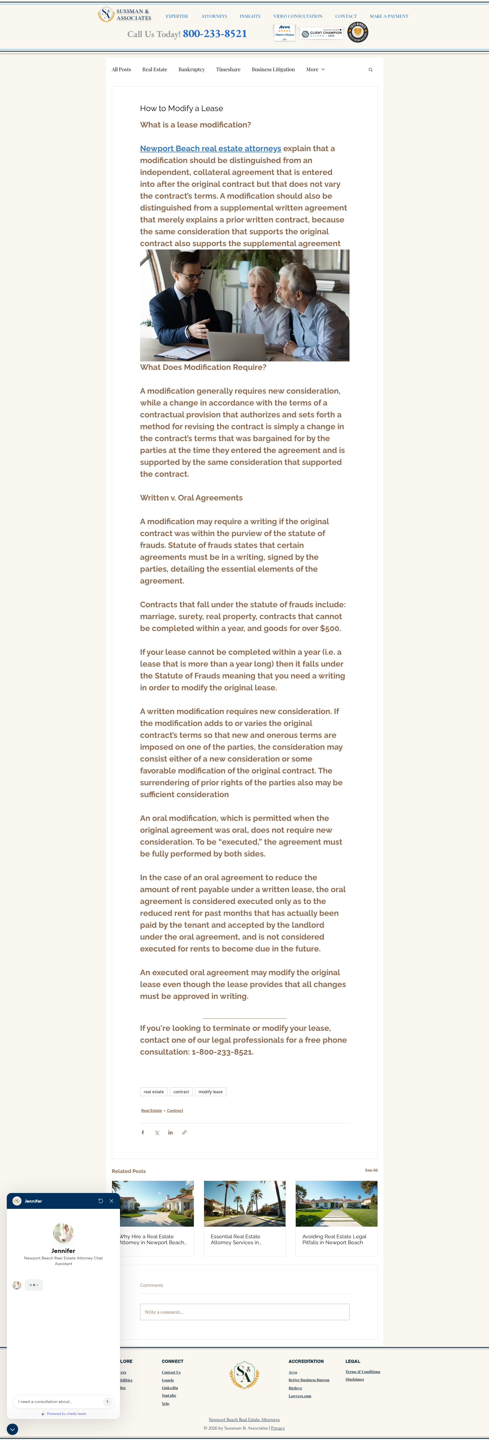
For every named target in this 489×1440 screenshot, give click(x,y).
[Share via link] (184, 1132)
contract (181, 1091)
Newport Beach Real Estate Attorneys (244, 1419)
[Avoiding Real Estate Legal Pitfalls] (337, 1204)
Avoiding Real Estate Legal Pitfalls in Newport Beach (334, 1239)
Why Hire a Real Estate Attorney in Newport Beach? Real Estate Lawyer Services (153, 1239)
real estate (154, 1091)
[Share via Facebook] (142, 1132)
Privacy (278, 1428)
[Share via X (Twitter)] (156, 1132)
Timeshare (228, 69)
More (312, 69)
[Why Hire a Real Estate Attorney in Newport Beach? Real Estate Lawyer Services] (153, 1204)
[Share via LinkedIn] (170, 1132)
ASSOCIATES (134, 18)
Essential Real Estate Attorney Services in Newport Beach (235, 1239)
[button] (370, 69)
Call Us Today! (154, 34)
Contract (175, 1110)
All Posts (121, 69)
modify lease (211, 1091)
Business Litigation (273, 69)
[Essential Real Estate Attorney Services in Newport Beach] (245, 1204)
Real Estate (154, 69)
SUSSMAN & (133, 11)
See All (371, 1170)
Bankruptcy (192, 69)
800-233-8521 (215, 33)
